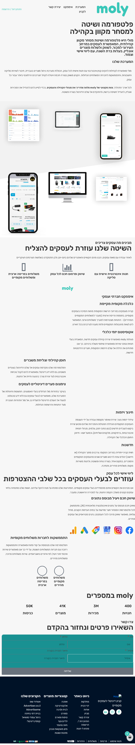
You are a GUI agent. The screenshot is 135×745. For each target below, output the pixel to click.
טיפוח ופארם (61, 717)
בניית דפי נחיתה (32, 713)
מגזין (86, 713)
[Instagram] (112, 712)
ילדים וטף (63, 721)
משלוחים (92, 741)
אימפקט (68, 7)
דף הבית (85, 705)
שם (131, 636)
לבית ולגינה (62, 709)
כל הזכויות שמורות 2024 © (70, 741)
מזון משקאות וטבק (58, 729)
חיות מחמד (62, 725)
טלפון (65, 636)
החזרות (81, 741)
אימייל (130, 650)
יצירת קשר (54, 7)
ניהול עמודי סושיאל (31, 717)
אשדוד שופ (35, 701)
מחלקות (85, 701)
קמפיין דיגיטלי (33, 721)
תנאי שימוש (115, 741)
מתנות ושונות (61, 732)
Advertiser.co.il (32, 705)
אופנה (65, 701)
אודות (86, 709)
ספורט (64, 713)
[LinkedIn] (105, 712)
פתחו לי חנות (82, 728)
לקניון (82, 11)
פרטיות (103, 741)
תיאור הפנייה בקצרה (57, 650)
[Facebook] (118, 712)
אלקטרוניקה (61, 705)
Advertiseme (33, 709)
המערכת (80, 7)
